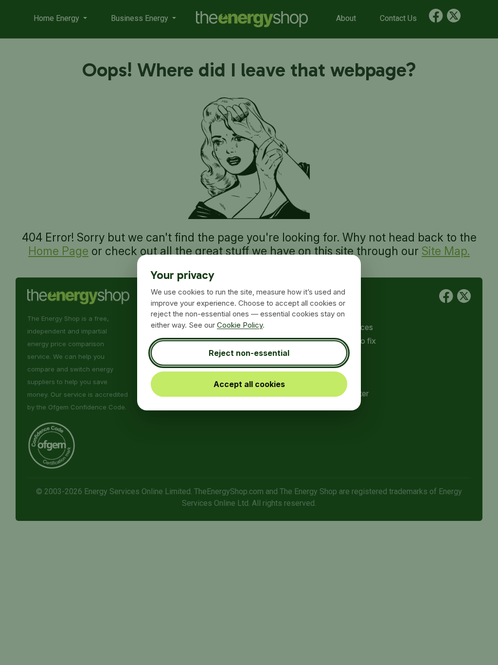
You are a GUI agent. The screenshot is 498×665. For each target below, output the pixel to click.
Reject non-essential (249, 353)
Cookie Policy (240, 325)
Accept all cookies (249, 384)
